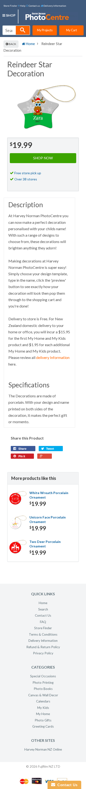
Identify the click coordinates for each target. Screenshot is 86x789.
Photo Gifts (43, 720)
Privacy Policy (43, 653)
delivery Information (53, 357)
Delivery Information (54, 5)
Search (43, 609)
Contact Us (43, 615)
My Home (43, 714)
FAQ (43, 622)
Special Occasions (43, 676)
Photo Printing (43, 682)
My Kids (43, 708)
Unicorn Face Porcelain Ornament (47, 519)
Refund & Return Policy (43, 647)
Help (22, 5)
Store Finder (10, 5)
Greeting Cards (43, 726)
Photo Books (43, 689)
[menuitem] (21, 5)
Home (30, 44)
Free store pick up (27, 173)
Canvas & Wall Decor (43, 695)
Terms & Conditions (43, 634)
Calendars (43, 701)
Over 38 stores (25, 179)
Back (12, 44)
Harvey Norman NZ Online (43, 749)
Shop (10, 15)
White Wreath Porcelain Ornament (48, 495)
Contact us (34, 5)
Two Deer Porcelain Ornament (45, 544)
